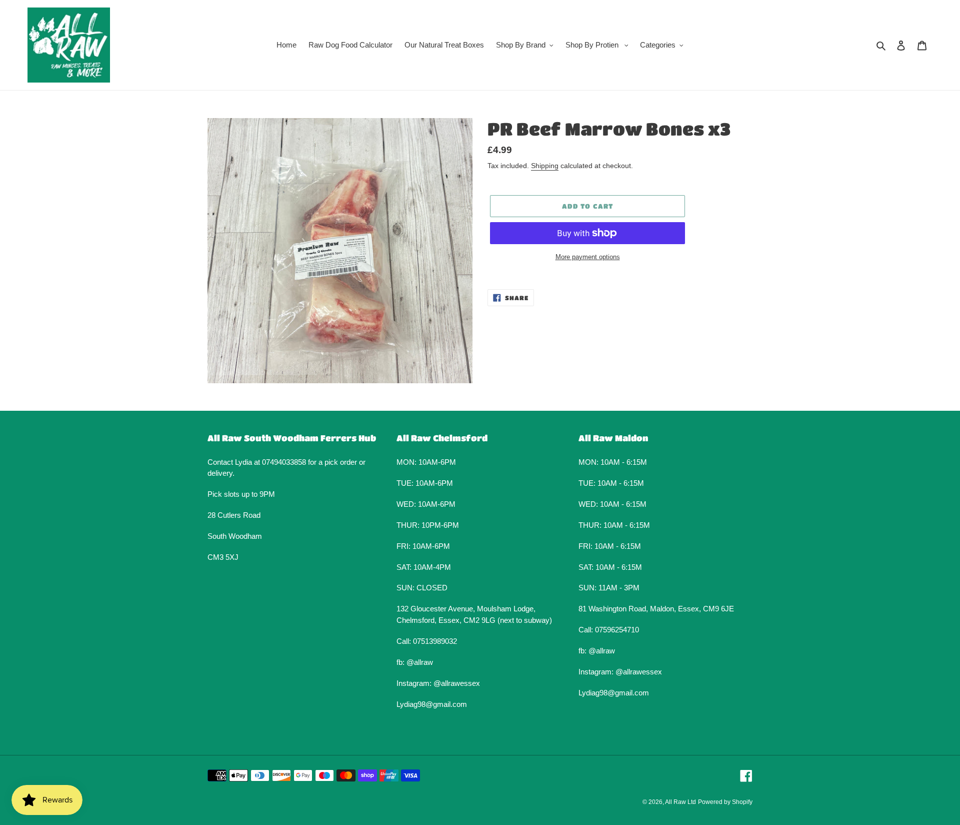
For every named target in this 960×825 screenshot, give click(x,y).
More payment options (588, 257)
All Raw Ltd (680, 801)
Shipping (544, 166)
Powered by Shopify (725, 801)
